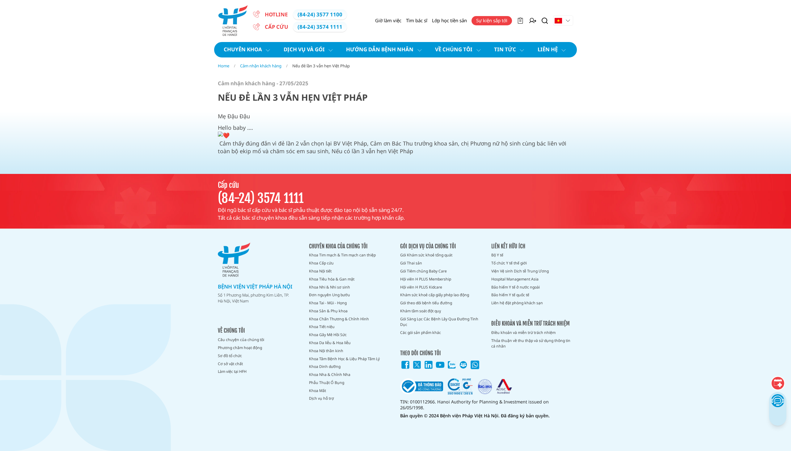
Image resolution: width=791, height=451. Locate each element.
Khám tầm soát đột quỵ (420, 311)
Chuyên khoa (243, 49)
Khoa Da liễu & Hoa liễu (330, 342)
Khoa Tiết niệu (322, 326)
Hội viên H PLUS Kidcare (421, 287)
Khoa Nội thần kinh (326, 350)
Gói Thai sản (411, 263)
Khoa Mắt (317, 390)
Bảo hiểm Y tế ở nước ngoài (515, 287)
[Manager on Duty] (532, 20)
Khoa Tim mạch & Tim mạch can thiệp (342, 255)
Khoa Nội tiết (320, 271)
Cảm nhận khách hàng (260, 66)
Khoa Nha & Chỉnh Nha (329, 374)
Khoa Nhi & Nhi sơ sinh (329, 287)
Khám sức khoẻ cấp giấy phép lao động (434, 294)
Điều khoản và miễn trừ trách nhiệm (523, 332)
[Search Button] (544, 20)
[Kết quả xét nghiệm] (520, 20)
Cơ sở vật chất (230, 363)
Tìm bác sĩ (416, 20)
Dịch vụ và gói (304, 49)
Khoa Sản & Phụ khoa (328, 311)
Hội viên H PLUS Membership (425, 279)
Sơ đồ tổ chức (230, 355)
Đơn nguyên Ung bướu (329, 294)
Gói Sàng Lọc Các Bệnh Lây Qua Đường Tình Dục (439, 321)
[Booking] (777, 383)
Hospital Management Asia (515, 279)
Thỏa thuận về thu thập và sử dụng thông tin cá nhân (530, 343)
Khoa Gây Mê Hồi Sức (328, 334)
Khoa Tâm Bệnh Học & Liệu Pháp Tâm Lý (344, 358)
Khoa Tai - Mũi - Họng (328, 303)
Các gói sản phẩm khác (420, 332)
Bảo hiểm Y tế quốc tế (510, 294)
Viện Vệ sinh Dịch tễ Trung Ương (520, 271)
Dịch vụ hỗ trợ (321, 398)
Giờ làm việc (388, 20)
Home (223, 66)
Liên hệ (548, 49)
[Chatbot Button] (777, 400)
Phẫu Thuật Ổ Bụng (326, 382)
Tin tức (505, 49)
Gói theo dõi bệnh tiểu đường (426, 303)
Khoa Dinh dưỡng (325, 366)
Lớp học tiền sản (449, 20)
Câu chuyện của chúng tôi (241, 339)
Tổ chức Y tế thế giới (509, 263)
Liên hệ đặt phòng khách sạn (517, 303)
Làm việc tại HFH (232, 371)
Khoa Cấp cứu (321, 263)
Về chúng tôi (453, 49)
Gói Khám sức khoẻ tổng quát (426, 255)
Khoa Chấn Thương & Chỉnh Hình (339, 319)
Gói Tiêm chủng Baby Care (423, 271)
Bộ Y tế (497, 255)
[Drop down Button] (563, 20)
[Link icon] (405, 365)
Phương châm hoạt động (240, 347)
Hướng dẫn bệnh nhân (379, 49)
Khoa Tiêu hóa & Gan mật (331, 279)
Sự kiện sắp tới (491, 20)
